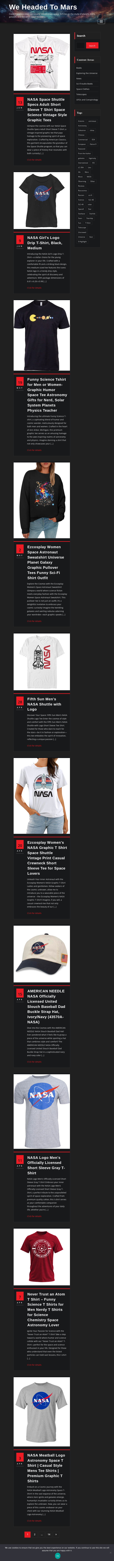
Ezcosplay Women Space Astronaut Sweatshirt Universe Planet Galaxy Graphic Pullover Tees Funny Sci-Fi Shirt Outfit (45, 562)
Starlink (92, 213)
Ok (57, 1556)
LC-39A (81, 167)
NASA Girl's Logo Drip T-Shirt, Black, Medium (44, 243)
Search (81, 35)
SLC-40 (81, 204)
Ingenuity (92, 158)
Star (89, 209)
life (79, 172)
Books (79, 68)
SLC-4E (91, 200)
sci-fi (90, 195)
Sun (79, 223)
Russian (81, 195)
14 (49, 1534)
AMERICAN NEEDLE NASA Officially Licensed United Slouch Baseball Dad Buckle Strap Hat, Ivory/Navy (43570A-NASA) (46, 1006)
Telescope (82, 227)
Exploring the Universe (86, 73)
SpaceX (81, 209)
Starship (89, 218)
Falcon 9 (93, 144)
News (78, 78)
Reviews (81, 186)
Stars (80, 218)
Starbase (81, 213)
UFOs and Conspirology (87, 99)
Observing (82, 181)
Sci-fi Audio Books (84, 83)
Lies (89, 167)
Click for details (34, 159)
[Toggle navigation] (101, 21)
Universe (81, 237)
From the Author (84, 153)
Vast (91, 237)
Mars (87, 172)
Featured (81, 149)
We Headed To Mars (43, 7)
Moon (80, 176)
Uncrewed (82, 232)
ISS (93, 163)
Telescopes (81, 94)
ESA (93, 139)
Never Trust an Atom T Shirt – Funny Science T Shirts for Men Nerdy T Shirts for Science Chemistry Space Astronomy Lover (46, 1309)
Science (81, 200)
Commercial (83, 139)
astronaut (92, 121)
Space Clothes (82, 89)
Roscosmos (82, 190)
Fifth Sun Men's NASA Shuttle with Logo (44, 704)
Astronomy (82, 126)
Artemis (81, 121)
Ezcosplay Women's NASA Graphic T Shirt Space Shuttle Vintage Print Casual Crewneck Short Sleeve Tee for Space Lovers (47, 858)
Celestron (82, 130)
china (92, 130)
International (83, 163)
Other (92, 181)
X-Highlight (82, 241)
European (82, 144)
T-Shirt (88, 223)
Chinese (81, 135)
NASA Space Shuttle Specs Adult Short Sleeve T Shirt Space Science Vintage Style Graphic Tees (47, 109)
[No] (110, 1552)
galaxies (81, 158)
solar (90, 204)
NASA (89, 176)
